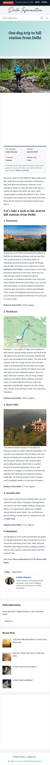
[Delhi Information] (10, 18)
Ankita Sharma (23, 577)
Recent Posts (17, 572)
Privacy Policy (19, 757)
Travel (44, 2)
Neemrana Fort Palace (13, 269)
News (37, 2)
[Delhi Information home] (25, 10)
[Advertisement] (25, 120)
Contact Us (31, 757)
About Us (8, 621)
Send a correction (22, 170)
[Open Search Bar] (41, 18)
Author (7, 572)
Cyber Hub (10, 519)
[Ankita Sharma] (9, 584)
